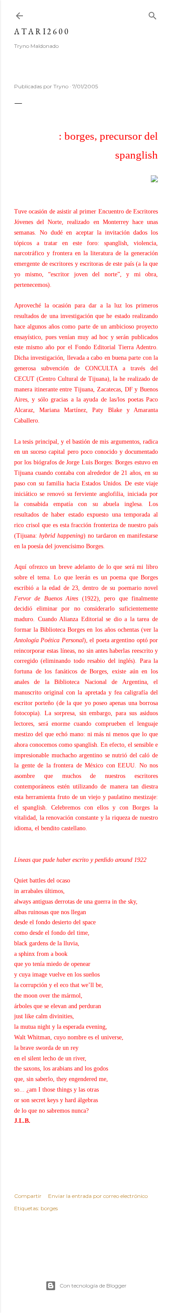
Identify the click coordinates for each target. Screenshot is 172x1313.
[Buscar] (152, 13)
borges (49, 1208)
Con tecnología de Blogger (93, 1285)
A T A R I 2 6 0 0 (41, 31)
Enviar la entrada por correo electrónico (98, 1196)
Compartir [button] (27, 1196)
